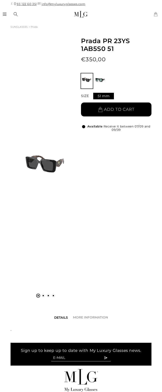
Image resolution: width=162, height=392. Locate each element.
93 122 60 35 (26, 4)
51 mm (103, 96)
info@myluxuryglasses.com (63, 4)
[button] (4, 14)
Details (61, 318)
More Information (90, 317)
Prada (34, 26)
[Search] (15, 14)
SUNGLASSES (20, 26)
